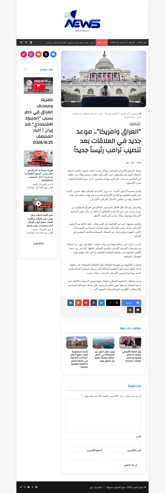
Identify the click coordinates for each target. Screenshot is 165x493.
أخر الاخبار (124, 113)
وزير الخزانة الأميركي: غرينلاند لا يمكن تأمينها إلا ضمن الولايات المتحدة (131, 356)
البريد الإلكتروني (134, 450)
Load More (38, 243)
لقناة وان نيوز (96, 487)
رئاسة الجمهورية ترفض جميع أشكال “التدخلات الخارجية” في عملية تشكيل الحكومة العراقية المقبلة (79, 359)
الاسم (138, 436)
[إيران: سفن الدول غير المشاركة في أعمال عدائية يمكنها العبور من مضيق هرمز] (103, 342)
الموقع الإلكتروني (94, 450)
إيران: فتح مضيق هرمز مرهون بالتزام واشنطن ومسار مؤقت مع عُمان (63, 42)
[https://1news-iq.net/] (82, 19)
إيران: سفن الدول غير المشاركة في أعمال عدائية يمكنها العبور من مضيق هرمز (104, 356)
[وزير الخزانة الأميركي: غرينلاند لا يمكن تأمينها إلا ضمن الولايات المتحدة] (130, 342)
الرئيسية (135, 113)
